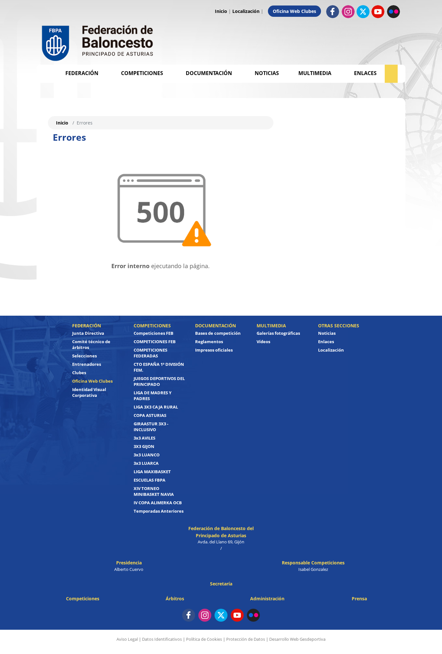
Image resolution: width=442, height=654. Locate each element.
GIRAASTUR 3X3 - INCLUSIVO (151, 426)
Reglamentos (209, 341)
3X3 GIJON (144, 446)
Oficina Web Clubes (294, 11)
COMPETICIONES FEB (155, 341)
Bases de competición (218, 333)
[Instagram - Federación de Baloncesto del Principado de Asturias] (348, 11)
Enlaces (365, 73)
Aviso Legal (127, 639)
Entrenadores (86, 364)
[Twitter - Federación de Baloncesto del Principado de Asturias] (363, 11)
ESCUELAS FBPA (149, 480)
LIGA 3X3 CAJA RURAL (156, 407)
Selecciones (84, 356)
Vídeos (263, 341)
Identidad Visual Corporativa (89, 392)
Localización (246, 11)
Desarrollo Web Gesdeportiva (297, 639)
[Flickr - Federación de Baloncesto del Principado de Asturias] (393, 11)
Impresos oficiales (214, 350)
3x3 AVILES (144, 438)
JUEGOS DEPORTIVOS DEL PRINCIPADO (159, 381)
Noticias (267, 73)
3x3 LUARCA (146, 463)
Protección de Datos (245, 639)
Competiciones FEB (153, 333)
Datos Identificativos (162, 639)
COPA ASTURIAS (150, 415)
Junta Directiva (88, 333)
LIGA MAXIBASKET (152, 471)
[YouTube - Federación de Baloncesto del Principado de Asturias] (237, 615)
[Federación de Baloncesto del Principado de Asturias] (98, 41)
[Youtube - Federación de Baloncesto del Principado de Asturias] (378, 11)
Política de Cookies (204, 639)
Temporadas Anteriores (158, 511)
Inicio (221, 11)
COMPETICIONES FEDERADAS (150, 353)
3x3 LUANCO (147, 455)
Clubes (79, 373)
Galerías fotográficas (278, 333)
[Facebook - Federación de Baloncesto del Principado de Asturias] (333, 11)
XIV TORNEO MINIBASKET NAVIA (154, 491)
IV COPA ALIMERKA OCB (158, 503)
